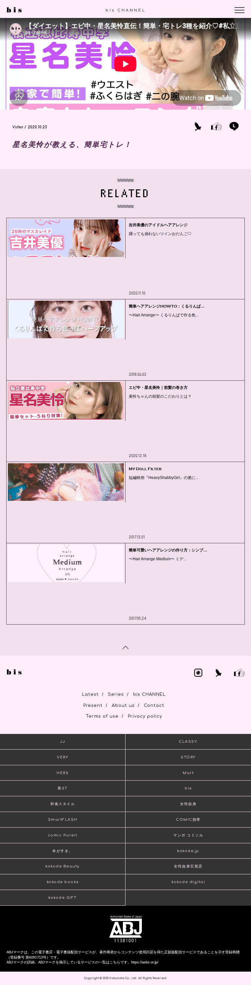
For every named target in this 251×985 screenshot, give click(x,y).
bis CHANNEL (149, 694)
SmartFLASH (62, 820)
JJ (62, 741)
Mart (188, 773)
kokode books (63, 882)
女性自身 (188, 804)
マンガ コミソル (188, 835)
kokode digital (188, 882)
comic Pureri (63, 835)
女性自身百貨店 (188, 866)
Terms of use (102, 716)
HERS (63, 773)
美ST (63, 788)
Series (116, 694)
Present (93, 705)
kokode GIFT (62, 898)
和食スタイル (62, 804)
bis (188, 788)
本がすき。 (62, 851)
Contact (154, 705)
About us (123, 705)
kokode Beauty (62, 866)
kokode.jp (188, 851)
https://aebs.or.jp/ (144, 962)
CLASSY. (188, 741)
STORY (188, 757)
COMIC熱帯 (188, 820)
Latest (90, 694)
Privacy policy (145, 716)
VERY (62, 757)
